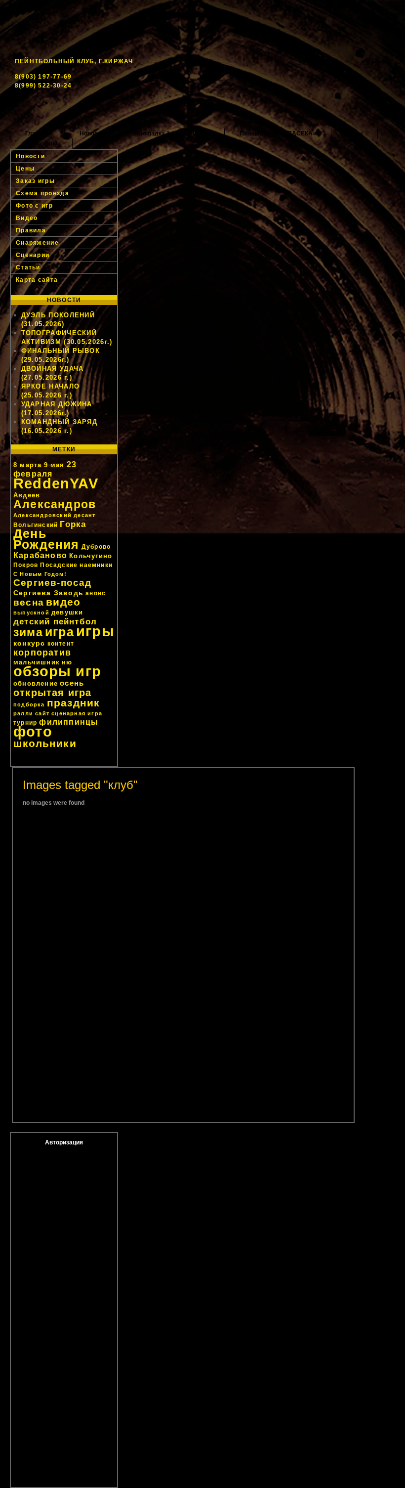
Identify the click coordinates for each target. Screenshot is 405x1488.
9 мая (54, 465)
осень (72, 683)
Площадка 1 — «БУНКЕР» (171, 133)
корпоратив (42, 652)
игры (95, 631)
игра (59, 632)
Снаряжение (37, 242)
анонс (95, 593)
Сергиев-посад (52, 582)
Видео (27, 218)
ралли (23, 713)
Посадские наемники (76, 565)
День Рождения (46, 539)
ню (67, 662)
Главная (37, 133)
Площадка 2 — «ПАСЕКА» (278, 133)
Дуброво (96, 547)
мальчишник (36, 662)
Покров (25, 565)
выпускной (31, 612)
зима (28, 632)
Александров (54, 504)
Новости (92, 133)
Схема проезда (42, 193)
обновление (35, 683)
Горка (73, 524)
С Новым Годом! (40, 574)
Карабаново (40, 555)
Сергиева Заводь (48, 593)
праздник (73, 702)
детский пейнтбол (55, 621)
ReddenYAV (55, 483)
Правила (31, 230)
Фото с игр (34, 205)
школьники (45, 743)
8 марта (27, 465)
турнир (25, 723)
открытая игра (52, 692)
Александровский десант (54, 515)
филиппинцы (68, 722)
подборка (29, 704)
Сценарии (32, 255)
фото (32, 731)
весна (28, 602)
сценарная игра (76, 713)
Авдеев (26, 495)
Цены (354, 133)
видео (63, 602)
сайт (42, 713)
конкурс (29, 643)
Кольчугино (90, 556)
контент (60, 644)
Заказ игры (41, 143)
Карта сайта (37, 279)
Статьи (28, 267)
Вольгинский (35, 525)
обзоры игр (57, 671)
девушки (67, 612)
